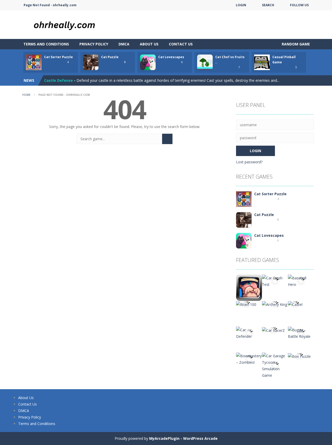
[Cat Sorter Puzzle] (244, 198)
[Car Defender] (249, 332)
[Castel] (295, 303)
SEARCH (268, 5)
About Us (149, 44)
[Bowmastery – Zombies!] (249, 358)
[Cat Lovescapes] (244, 240)
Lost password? (249, 161)
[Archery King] (274, 303)
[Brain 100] (246, 303)
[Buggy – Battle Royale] (301, 332)
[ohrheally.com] (70, 24)
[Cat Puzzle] (244, 219)
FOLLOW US (299, 5)
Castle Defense (58, 80)
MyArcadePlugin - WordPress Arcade (183, 438)
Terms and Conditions (46, 44)
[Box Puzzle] (299, 355)
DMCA (124, 44)
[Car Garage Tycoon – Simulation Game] (275, 365)
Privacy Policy (93, 44)
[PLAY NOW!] (34, 61)
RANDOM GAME (295, 44)
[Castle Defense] (249, 287)
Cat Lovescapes (171, 57)
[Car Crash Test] (275, 280)
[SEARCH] (167, 139)
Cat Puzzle (110, 57)
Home (26, 95)
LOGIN (241, 5)
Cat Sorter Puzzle (58, 57)
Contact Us (181, 44)
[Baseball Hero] (301, 280)
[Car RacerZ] (273, 329)
